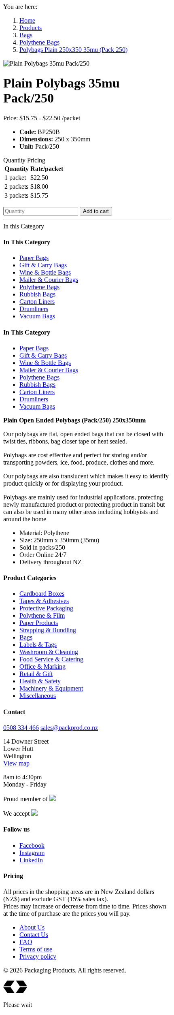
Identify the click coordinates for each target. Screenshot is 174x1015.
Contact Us (33, 934)
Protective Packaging (46, 608)
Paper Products (38, 622)
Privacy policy (37, 956)
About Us (32, 927)
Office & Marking (42, 666)
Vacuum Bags (37, 316)
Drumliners (33, 308)
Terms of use (35, 949)
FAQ (25, 941)
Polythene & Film (42, 615)
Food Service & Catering (51, 659)
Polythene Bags (39, 42)
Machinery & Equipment (51, 688)
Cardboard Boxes (41, 593)
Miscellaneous (37, 695)
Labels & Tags (38, 644)
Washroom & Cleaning (48, 651)
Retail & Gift (36, 673)
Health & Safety (40, 681)
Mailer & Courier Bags (48, 279)
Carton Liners (37, 301)
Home (27, 20)
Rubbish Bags (37, 294)
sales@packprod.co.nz (69, 727)
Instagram (32, 852)
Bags (25, 35)
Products (30, 27)
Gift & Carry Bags (43, 265)
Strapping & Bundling (47, 630)
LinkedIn (31, 860)
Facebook (32, 845)
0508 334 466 (21, 727)
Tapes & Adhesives (44, 600)
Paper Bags (34, 257)
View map (16, 763)
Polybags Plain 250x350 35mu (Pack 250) (73, 49)
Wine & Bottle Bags (45, 272)
